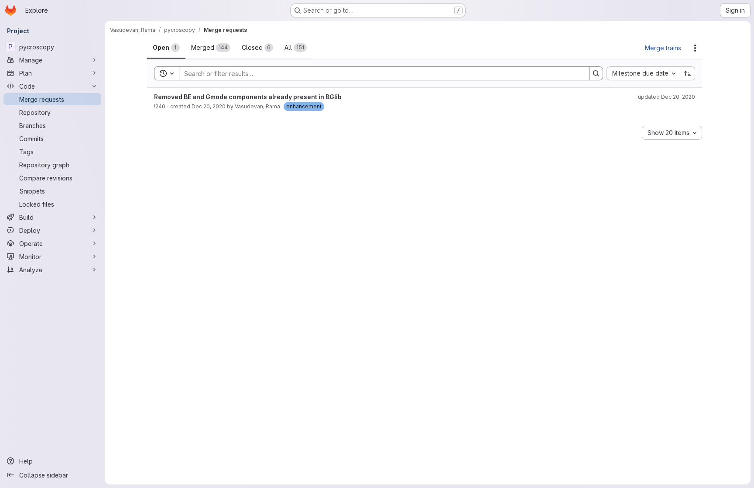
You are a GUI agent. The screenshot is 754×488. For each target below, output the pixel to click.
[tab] (166, 48)
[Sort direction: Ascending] (688, 73)
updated (666, 96)
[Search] (596, 73)
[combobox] (644, 73)
